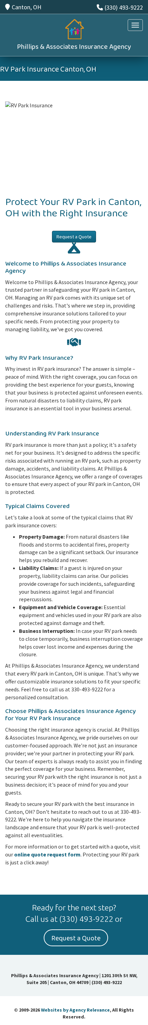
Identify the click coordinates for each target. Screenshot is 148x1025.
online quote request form (47, 854)
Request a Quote (74, 237)
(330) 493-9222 (124, 7)
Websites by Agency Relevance (75, 1010)
